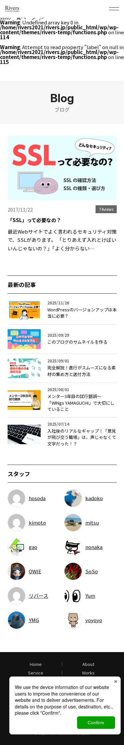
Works (88, 673)
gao (33, 546)
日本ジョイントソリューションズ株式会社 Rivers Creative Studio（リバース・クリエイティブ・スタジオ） (21, 9)
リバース (38, 595)
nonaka (94, 546)
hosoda (37, 498)
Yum (90, 595)
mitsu (92, 522)
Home (36, 664)
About (88, 664)
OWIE (35, 571)
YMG (34, 619)
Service (35, 673)
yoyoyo (93, 619)
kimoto (37, 522)
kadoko (94, 498)
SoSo (91, 571)
